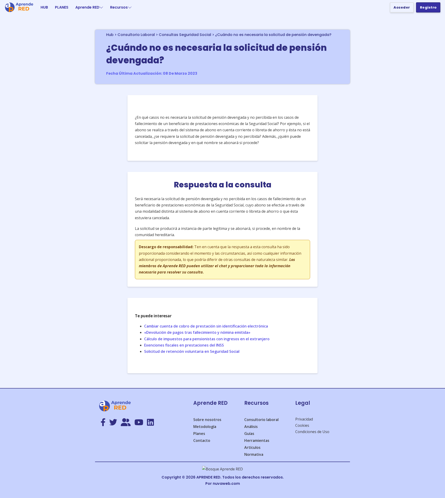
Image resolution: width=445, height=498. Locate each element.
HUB (44, 7)
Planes (199, 433)
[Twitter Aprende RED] (113, 422)
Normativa (253, 454)
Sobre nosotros (207, 419)
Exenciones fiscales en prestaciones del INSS (184, 345)
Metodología (204, 426)
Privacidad (304, 419)
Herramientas (256, 440)
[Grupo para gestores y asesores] (126, 422)
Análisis (251, 426)
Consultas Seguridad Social (185, 34)
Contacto (201, 440)
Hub (110, 34)
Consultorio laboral (261, 419)
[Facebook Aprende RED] (103, 422)
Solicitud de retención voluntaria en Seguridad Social (191, 351)
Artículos (252, 447)
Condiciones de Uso (312, 431)
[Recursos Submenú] (130, 7)
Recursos (119, 7)
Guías (249, 433)
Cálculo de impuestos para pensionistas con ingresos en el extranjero (207, 338)
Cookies (302, 425)
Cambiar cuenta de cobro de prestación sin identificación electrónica (206, 326)
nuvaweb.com (226, 483)
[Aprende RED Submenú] (101, 7)
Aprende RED (87, 7)
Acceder (402, 7)
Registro (428, 7)
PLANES (61, 7)
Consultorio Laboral (136, 34)
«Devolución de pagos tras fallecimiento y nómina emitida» (197, 332)
